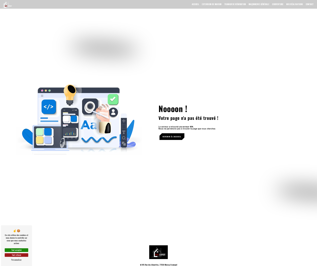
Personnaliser (16, 259)
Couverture (277, 4)
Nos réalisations (294, 4)
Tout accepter (16, 250)
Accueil (195, 4)
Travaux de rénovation (235, 4)
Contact (310, 4)
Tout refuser (16, 254)
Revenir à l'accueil (172, 136)
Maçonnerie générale (259, 4)
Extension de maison (211, 4)
